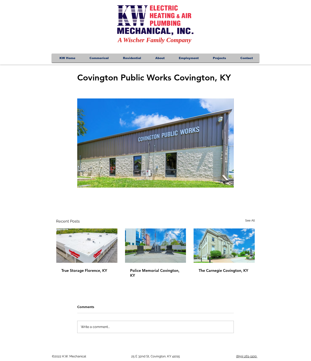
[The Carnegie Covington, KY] (224, 245)
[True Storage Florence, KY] (86, 245)
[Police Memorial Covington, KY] (155, 245)
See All (250, 220)
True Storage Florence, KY (84, 270)
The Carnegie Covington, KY (223, 270)
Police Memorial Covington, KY (154, 273)
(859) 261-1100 (246, 356)
